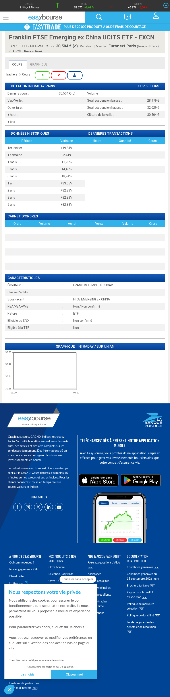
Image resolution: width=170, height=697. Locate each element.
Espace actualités (98, 581)
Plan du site (16, 576)
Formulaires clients (99, 594)
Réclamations (96, 613)
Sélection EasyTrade (60, 574)
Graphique (38, 64)
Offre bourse (56, 567)
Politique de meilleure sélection (140, 606)
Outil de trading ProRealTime (97, 604)
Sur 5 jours (148, 86)
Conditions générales (140, 567)
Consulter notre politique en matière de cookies (36, 660)
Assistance (94, 574)
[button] (9, 689)
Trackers (11, 74)
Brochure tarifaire (138, 585)
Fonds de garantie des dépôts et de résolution (141, 625)
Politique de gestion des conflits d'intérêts (24, 685)
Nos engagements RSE (23, 569)
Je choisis (27, 674)
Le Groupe (16, 583)
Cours (17, 64)
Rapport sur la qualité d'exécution (140, 595)
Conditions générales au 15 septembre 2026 (142, 576)
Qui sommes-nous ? (21, 562)
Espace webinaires (99, 588)
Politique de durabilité (141, 615)
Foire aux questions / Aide (104, 562)
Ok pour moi (74, 674)
